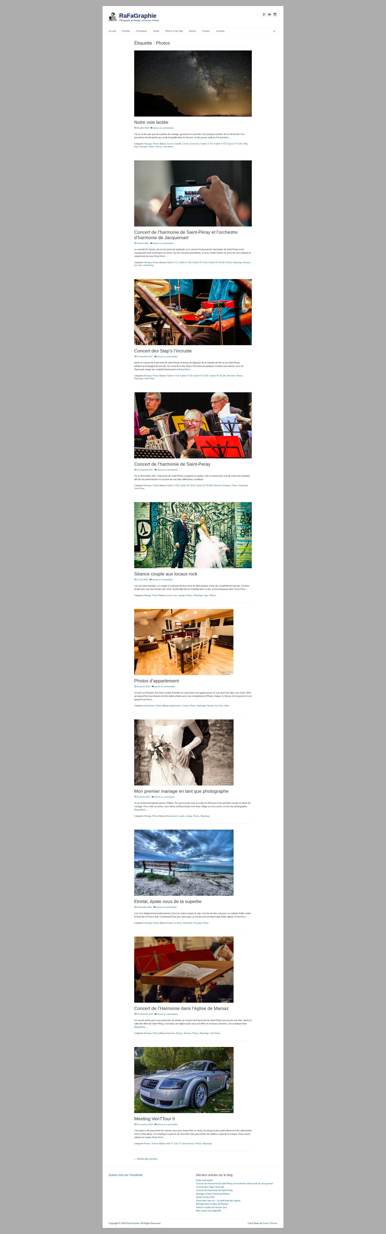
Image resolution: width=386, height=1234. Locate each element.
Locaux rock (171, 595)
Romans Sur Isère (215, 705)
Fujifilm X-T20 (220, 144)
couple (181, 816)
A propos (220, 31)
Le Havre (178, 923)
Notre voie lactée (151, 122)
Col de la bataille (174, 144)
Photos (156, 144)
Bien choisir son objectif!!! (208, 1210)
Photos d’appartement (156, 680)
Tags (206, 595)
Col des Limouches (191, 144)
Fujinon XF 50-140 (217, 262)
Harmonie (231, 376)
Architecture (149, 705)
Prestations (141, 31)
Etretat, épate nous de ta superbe (168, 901)
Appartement (175, 705)
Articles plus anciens (145, 1158)
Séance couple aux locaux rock (165, 573)
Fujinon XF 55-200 (218, 376)
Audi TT (169, 1143)
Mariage (147, 595)
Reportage (237, 262)
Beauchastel (171, 816)
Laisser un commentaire (163, 128)
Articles (192, 31)
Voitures (155, 1143)
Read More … (224, 137)
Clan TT (177, 1143)
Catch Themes (270, 1223)
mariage (181, 595)
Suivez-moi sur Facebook (125, 1175)
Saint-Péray (148, 265)
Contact (206, 31)
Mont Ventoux (188, 1143)
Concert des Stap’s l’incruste (163, 350)
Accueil (112, 31)
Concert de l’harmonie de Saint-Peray (172, 464)
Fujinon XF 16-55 (234, 144)
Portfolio (126, 31)
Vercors (158, 146)
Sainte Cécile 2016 (205, 1197)
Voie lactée (168, 146)
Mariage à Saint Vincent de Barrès (213, 1193)
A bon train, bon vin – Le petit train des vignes (218, 1200)
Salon (226, 705)
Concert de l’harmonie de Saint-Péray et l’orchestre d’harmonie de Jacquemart (234, 1183)
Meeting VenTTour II (154, 1118)
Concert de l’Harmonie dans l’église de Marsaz (181, 1008)
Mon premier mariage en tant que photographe (181, 791)
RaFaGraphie (137, 15)
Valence (212, 595)
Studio (156, 31)
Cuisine (185, 705)
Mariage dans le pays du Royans (212, 1204)
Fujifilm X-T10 (207, 144)
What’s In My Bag (174, 31)
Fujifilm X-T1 (172, 262)
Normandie (187, 923)
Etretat (170, 923)
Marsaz (179, 1033)
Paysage (148, 144)
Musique (148, 262)
